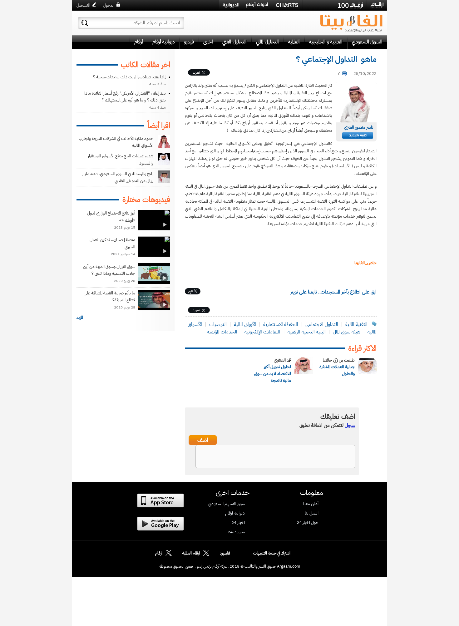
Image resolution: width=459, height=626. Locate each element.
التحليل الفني (234, 42)
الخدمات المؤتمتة (222, 332)
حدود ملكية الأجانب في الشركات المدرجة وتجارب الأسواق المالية (116, 142)
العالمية (294, 42)
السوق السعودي (367, 42)
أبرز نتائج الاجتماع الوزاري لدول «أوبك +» (111, 216)
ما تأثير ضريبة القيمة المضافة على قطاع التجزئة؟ (109, 296)
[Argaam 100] (350, 5)
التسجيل (83, 5)
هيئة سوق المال (346, 332)
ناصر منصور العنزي (358, 127)
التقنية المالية (356, 324)
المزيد (79, 317)
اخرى (208, 42)
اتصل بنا (311, 513)
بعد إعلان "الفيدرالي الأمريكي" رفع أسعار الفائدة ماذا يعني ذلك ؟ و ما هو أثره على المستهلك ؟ (125, 96)
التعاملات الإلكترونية (262, 332)
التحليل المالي (267, 42)
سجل (350, 425)
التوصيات (218, 324)
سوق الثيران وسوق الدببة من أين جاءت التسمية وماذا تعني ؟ (109, 270)
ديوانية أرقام (163, 42)
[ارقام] (377, 5)
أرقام (138, 42)
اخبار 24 (238, 523)
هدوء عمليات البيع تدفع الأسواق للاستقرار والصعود (120, 159)
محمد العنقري (282, 360)
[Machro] (318, 5)
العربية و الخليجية (326, 42)
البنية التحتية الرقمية (307, 332)
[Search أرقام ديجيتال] (84, 23)
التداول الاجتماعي (321, 324)
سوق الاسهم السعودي (226, 504)
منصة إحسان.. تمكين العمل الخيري (112, 243)
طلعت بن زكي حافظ (339, 360)
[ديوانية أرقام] (231, 5)
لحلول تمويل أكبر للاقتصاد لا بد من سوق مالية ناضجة (272, 373)
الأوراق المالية (245, 324)
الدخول (109, 5)
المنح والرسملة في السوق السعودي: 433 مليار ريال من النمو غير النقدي (117, 177)
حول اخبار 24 (307, 523)
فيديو (189, 42)
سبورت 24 (236, 532)
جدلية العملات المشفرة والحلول (337, 370)
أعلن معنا (310, 504)
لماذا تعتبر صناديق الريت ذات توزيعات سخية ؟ (129, 77)
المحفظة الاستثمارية (280, 324)
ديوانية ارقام (235, 513)
